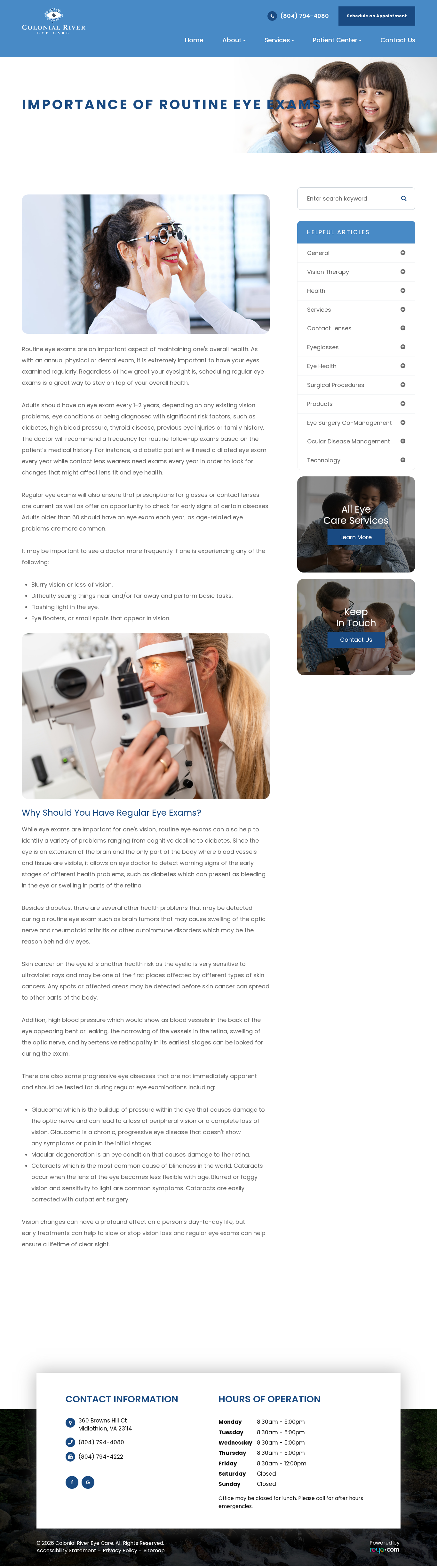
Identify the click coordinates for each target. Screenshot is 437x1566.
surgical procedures (335, 385)
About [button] (232, 40)
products (320, 404)
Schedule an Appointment (377, 16)
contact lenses (329, 328)
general (318, 253)
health (316, 291)
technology (323, 460)
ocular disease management (348, 441)
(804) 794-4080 (304, 16)
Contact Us (397, 40)
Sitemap (154, 1550)
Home (194, 40)
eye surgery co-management (349, 423)
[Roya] (385, 1550)
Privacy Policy (120, 1550)
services (319, 310)
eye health (322, 366)
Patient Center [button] (335, 40)
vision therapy (328, 272)
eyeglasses (323, 347)
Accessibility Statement (66, 1550)
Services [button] (277, 40)
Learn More (356, 537)
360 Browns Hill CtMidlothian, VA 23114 (105, 1424)
